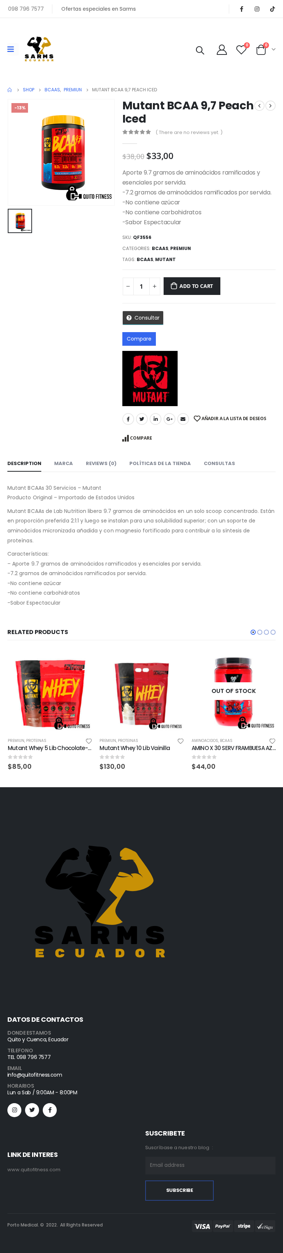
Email (183, 419)
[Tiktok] (272, 8)
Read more (174, 661)
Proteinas (38, 740)
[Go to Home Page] (10, 90)
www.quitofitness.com (33, 1169)
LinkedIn (155, 419)
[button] (253, 632)
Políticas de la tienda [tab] (160, 463)
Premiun (180, 248)
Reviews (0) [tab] (101, 463)
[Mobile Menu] (13, 49)
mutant (165, 259)
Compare (139, 338)
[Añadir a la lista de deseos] (90, 741)
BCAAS (160, 248)
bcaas (145, 259)
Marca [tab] (63, 463)
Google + (169, 419)
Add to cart (196, 285)
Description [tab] (24, 463)
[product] (52, 691)
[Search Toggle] (200, 50)
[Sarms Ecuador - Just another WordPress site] (39, 49)
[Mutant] (150, 378)
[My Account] (222, 49)
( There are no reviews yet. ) (189, 132)
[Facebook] (241, 8)
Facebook (128, 419)
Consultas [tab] (219, 463)
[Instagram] (256, 8)
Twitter (142, 419)
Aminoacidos (115, 740)
